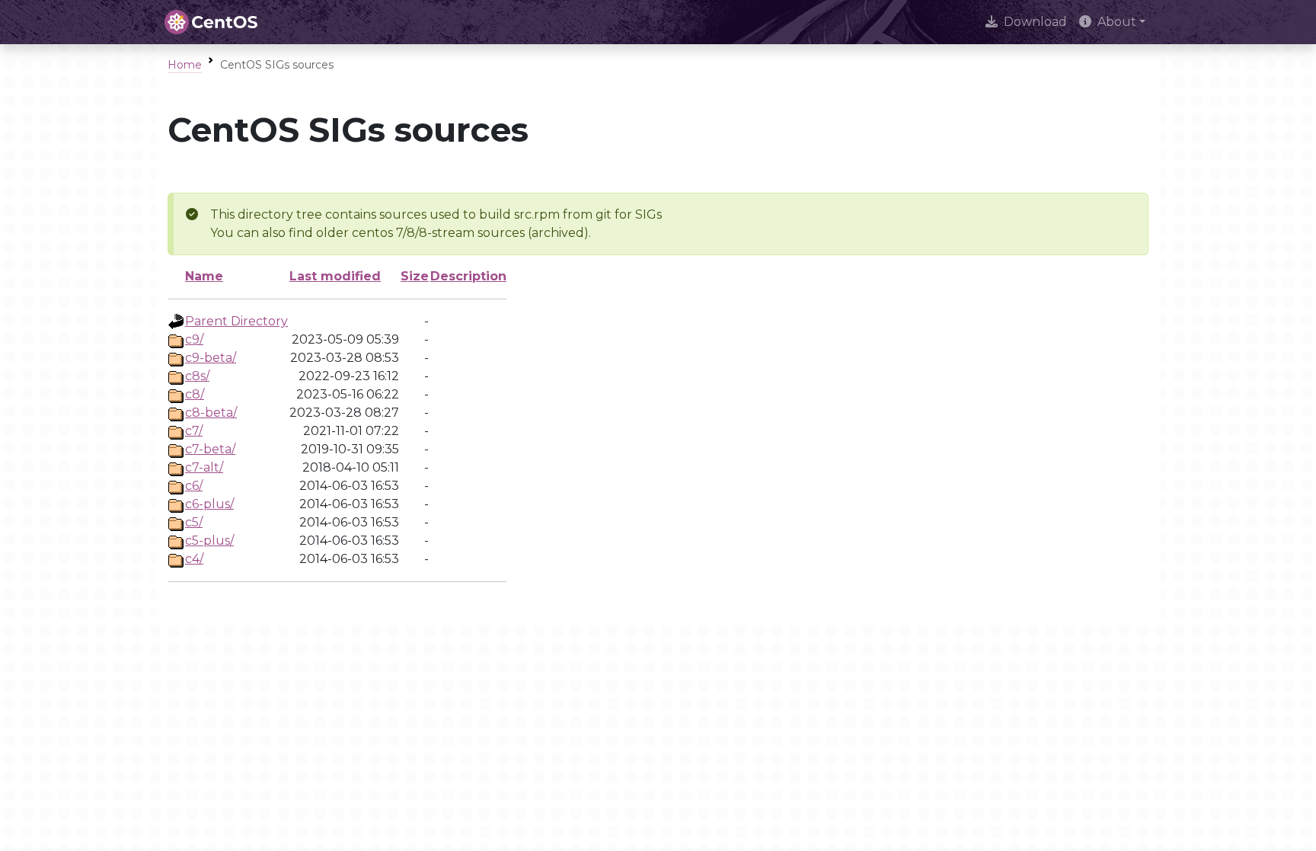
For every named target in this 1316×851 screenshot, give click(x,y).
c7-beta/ (210, 449)
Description (468, 276)
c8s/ (197, 376)
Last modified (335, 276)
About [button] (1116, 21)
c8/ (194, 394)
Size (415, 276)
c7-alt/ (204, 467)
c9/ (194, 339)
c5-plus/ (209, 540)
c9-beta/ (210, 357)
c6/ (194, 485)
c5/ (194, 522)
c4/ (194, 559)
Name (204, 276)
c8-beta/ (211, 412)
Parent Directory (236, 321)
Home (185, 65)
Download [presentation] (1035, 21)
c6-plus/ (209, 504)
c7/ (194, 431)
